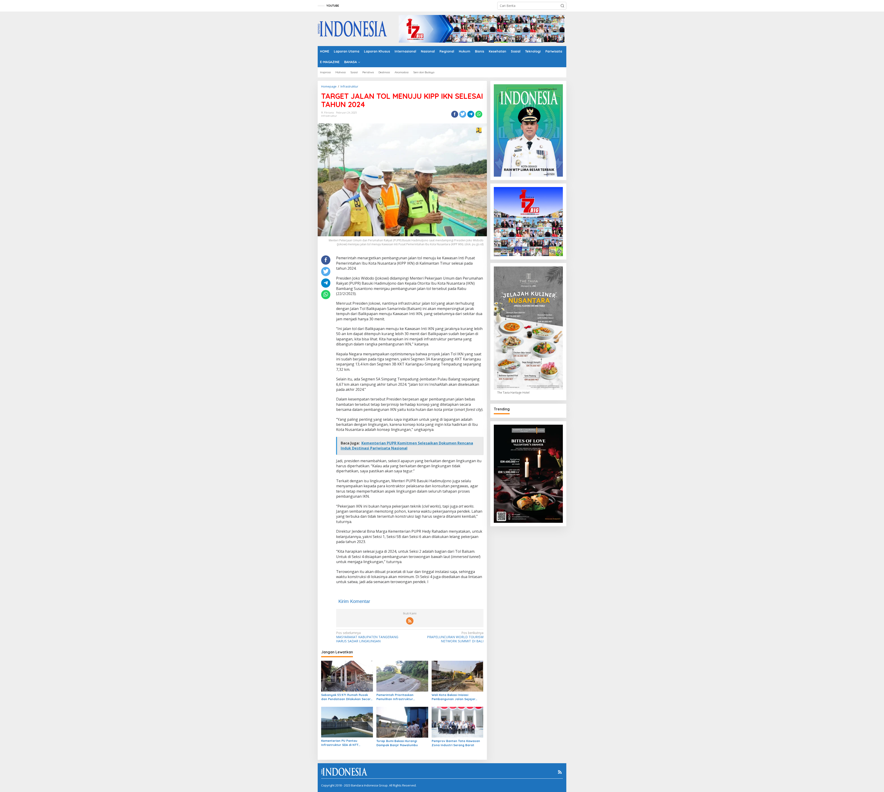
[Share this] (454, 114)
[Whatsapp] (478, 114)
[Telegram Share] (470, 114)
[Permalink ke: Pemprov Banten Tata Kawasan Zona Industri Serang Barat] (457, 722)
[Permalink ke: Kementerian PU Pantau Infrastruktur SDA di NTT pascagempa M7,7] (347, 722)
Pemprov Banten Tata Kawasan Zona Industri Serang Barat (456, 743)
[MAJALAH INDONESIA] (352, 28)
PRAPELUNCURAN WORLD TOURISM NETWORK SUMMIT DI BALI (455, 637)
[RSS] (409, 621)
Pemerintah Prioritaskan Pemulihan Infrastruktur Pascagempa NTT (394, 697)
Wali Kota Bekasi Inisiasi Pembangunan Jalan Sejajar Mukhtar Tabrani (453, 697)
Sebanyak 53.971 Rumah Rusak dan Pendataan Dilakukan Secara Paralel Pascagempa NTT (347, 697)
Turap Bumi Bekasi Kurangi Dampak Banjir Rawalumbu (397, 743)
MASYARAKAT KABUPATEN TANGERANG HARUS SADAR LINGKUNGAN (367, 637)
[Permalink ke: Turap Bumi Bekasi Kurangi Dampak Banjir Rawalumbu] (402, 722)
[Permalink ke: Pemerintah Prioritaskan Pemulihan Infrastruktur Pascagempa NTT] (402, 676)
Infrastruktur (329, 115)
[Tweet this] (462, 114)
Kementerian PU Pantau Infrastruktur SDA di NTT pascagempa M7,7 (339, 743)
